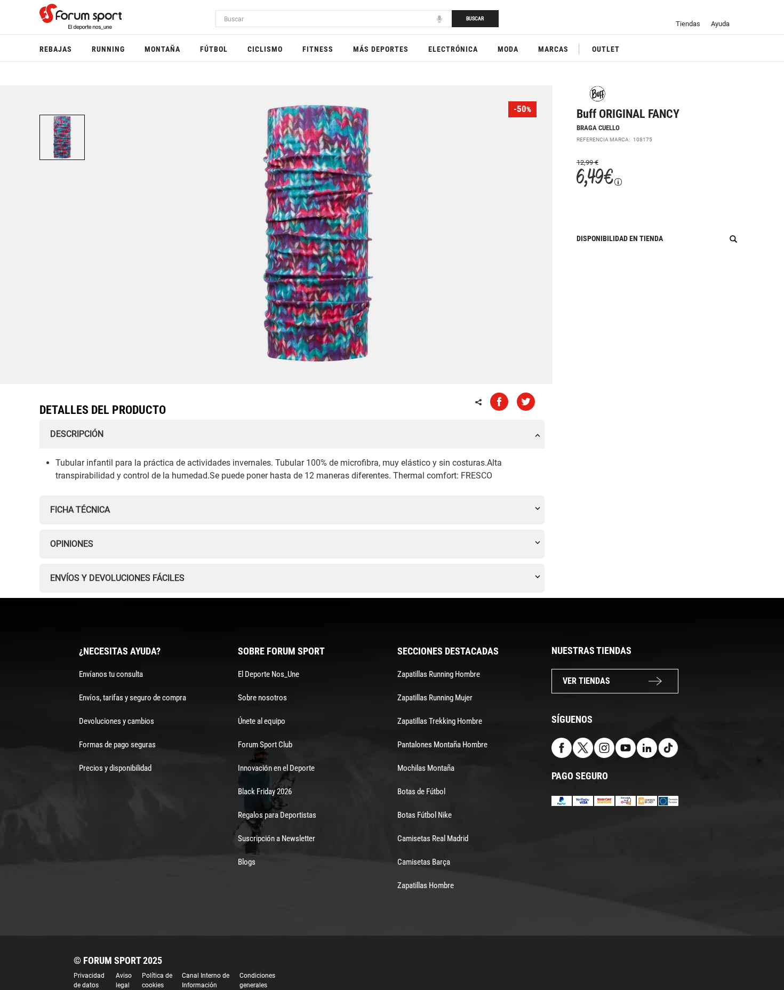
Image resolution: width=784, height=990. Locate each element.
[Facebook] (561, 747)
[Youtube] (625, 747)
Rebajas (55, 49)
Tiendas (688, 24)
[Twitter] (583, 747)
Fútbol (214, 49)
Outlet (606, 49)
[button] (760, 952)
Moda (508, 49)
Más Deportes (381, 49)
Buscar (475, 18)
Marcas (553, 49)
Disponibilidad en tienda (620, 238)
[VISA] (583, 800)
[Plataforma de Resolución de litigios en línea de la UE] (668, 800)
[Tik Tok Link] (668, 747)
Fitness (317, 49)
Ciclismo (265, 49)
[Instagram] (604, 747)
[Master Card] (604, 800)
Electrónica (453, 49)
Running (108, 49)
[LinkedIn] (647, 747)
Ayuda (720, 24)
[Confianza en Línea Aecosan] (647, 800)
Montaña (162, 49)
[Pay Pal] (561, 800)
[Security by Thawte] (625, 800)
